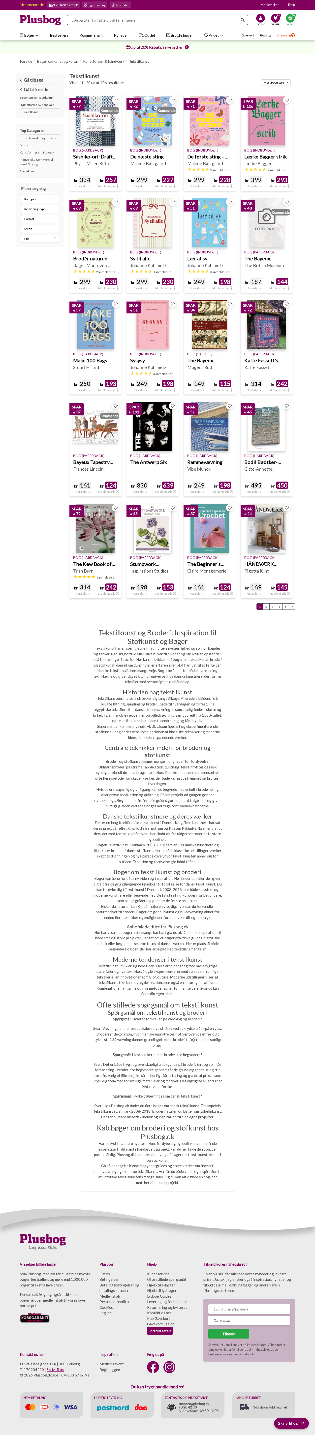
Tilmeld (228, 1333)
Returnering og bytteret (167, 1307)
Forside (26, 61)
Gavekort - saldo (161, 1324)
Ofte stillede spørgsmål (166, 1279)
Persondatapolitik (114, 1301)
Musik (24, 145)
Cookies (106, 1307)
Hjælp (291, 5)
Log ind (105, 1313)
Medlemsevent (111, 1364)
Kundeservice (158, 1274)
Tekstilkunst (30, 112)
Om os (104, 1274)
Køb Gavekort (158, 1318)
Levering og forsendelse (167, 1301)
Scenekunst (27, 171)
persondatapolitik (245, 1354)
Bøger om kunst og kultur (57, 61)
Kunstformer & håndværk (103, 61)
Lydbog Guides (159, 1296)
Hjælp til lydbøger (162, 1290)
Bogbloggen (109, 1369)
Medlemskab (270, 5)
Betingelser (109, 1279)
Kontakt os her (159, 1313)
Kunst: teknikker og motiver (38, 138)
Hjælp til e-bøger (161, 1285)
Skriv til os (55, 1369)
